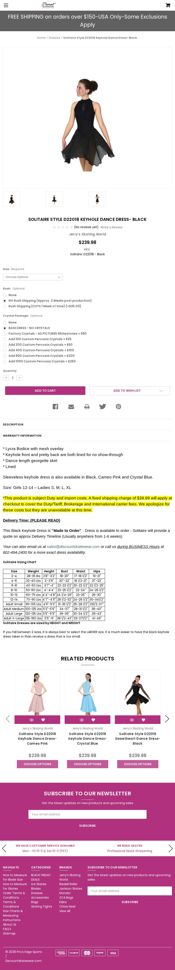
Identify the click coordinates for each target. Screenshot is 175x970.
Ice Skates (38, 884)
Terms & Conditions (11, 904)
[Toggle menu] (5, 5)
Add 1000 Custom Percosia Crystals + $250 (42, 361)
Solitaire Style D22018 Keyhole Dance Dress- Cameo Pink (37, 739)
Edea (63, 902)
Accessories (40, 897)
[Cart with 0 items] (168, 5)
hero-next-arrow (170, 848)
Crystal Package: (22, 316)
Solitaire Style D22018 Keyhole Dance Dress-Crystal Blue (87, 739)
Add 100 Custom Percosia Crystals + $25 (40, 339)
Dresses (37, 893)
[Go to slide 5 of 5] (8, 719)
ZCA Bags (66, 897)
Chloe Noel (67, 906)
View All (64, 911)
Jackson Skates (70, 888)
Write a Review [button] (111, 227)
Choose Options (37, 764)
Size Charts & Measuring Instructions (13, 915)
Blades (36, 888)
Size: (13, 269)
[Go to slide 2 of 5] (167, 719)
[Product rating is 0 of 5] (63, 227)
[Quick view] (31, 720)
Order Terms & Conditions (14, 895)
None (13, 295)
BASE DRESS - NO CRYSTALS (29, 328)
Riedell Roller (68, 884)
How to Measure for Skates (15, 886)
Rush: (14, 288)
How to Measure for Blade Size (15, 877)
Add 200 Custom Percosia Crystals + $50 (41, 345)
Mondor (65, 893)
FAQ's (7, 929)
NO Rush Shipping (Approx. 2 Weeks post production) (50, 300)
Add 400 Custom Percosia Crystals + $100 (41, 350)
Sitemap (9, 933)
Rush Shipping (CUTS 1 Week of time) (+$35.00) (45, 306)
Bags (34, 902)
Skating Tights (41, 906)
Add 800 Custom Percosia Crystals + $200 (42, 356)
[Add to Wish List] (43, 720)
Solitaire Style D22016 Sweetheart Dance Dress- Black (137, 739)
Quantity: (10, 371)
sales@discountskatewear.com (73, 547)
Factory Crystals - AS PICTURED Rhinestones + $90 (48, 333)
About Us (9, 924)
